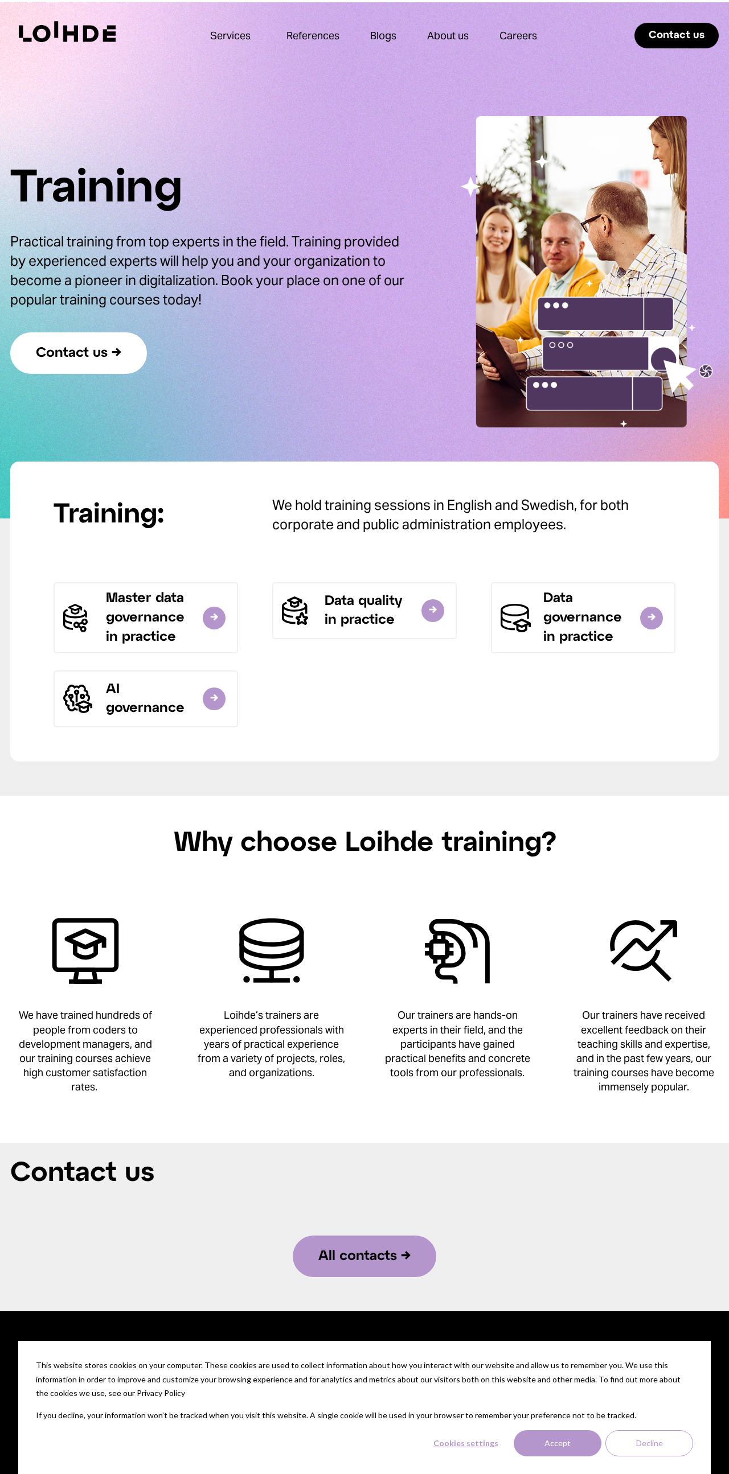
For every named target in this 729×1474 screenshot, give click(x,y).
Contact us (677, 35)
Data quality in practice (363, 611)
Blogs (383, 35)
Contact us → (78, 353)
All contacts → (364, 1256)
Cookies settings (465, 1443)
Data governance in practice (582, 617)
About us (448, 35)
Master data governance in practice (145, 617)
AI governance (145, 699)
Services (230, 35)
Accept (557, 1443)
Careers (518, 35)
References (312, 35)
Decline (649, 1443)
